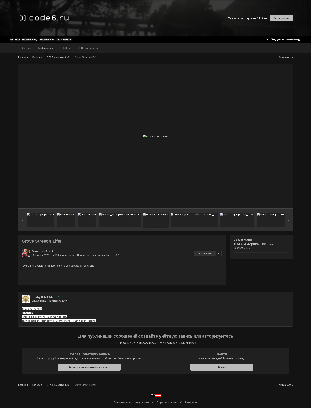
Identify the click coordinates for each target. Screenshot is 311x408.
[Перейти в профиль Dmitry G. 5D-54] (26, 299)
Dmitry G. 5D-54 (42, 297)
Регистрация (281, 18)
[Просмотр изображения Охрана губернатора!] (40, 220)
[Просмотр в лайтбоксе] (155, 136)
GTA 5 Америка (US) (250, 244)
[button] (22, 220)
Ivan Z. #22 (46, 251)
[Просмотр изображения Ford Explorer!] (66, 220)
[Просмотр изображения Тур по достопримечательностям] (120, 220)
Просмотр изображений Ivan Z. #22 (98, 255)
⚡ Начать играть (88, 47)
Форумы (26, 47)
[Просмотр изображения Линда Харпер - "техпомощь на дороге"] (282, 220)
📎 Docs (66, 47)
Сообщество (45, 47)
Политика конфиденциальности (133, 402)
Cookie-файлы (189, 402)
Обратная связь (167, 402)
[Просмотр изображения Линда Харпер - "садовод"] (237, 220)
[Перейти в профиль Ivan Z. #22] (26, 253)
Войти (222, 367)
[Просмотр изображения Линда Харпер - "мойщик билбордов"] (194, 220)
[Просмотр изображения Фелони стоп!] (87, 220)
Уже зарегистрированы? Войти (247, 18)
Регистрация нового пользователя (89, 367)
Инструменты (277, 201)
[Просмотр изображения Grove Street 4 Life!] (155, 220)
